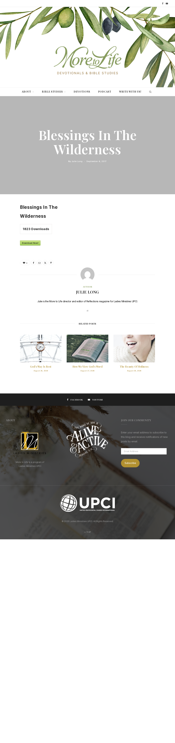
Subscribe (130, 463)
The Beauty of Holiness (134, 366)
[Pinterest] (9, 233)
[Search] (149, 91)
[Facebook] (9, 215)
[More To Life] (87, 61)
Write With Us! (130, 91)
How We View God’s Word (87, 366)
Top (88, 532)
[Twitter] (9, 224)
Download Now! (30, 242)
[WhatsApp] (9, 250)
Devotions (82, 91)
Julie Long (77, 161)
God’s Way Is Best (40, 366)
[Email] (9, 241)
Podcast (104, 91)
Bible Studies (52, 91)
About (26, 91)
